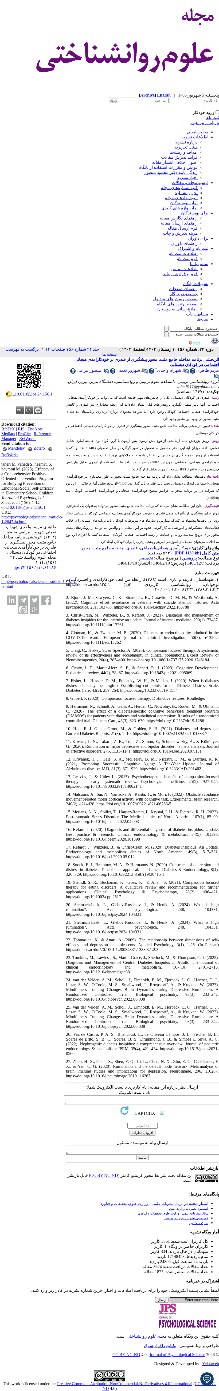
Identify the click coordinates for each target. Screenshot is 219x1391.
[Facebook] (46, 600)
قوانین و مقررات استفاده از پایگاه (168, 167)
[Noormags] (199, 344)
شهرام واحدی (169, 370)
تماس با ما (199, 263)
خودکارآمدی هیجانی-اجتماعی (165, 548)
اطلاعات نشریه (194, 137)
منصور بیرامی (89, 370)
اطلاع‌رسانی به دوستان (177, 309)
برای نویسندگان (194, 213)
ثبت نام (212, 117)
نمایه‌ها (202, 319)
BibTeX (8, 429)
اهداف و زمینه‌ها (183, 152)
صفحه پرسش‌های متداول (175, 299)
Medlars (8, 433)
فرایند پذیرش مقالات (179, 157)
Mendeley (16, 448)
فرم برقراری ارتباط (180, 273)
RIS (21, 429)
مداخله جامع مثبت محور (102, 548)
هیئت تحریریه (186, 147)
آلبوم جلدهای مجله (181, 197)
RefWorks (27, 438)
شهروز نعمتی (128, 370)
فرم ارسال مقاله (182, 228)
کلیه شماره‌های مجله (179, 187)
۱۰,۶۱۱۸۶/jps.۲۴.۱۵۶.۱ (35, 567)
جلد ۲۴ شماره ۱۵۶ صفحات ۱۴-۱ (70, 349)
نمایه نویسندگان (184, 203)
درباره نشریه (186, 142)
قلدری (132, 548)
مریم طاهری (207, 370)
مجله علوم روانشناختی (147, 1336)
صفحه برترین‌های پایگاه (177, 304)
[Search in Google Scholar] (192, 372)
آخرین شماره (186, 192)
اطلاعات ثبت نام (183, 253)
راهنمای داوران (184, 243)
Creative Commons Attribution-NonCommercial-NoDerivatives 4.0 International (124, 1383)
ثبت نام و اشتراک (193, 248)
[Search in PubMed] (186, 372)
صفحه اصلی (197, 132)
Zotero (39, 448)
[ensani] (214, 344)
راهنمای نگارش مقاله (179, 218)
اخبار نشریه (187, 177)
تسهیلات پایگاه (195, 283)
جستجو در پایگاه (184, 293)
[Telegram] (23, 600)
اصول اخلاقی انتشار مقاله (175, 162)
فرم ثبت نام (187, 258)
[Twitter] (34, 600)
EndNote (35, 429)
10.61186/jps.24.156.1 (26, 507)
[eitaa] (23, 609)
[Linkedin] (11, 600)
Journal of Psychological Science (177, 1354)
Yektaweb (210, 1363)
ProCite (24, 433)
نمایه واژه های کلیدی (179, 208)
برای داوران (198, 238)
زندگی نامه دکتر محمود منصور (171, 172)
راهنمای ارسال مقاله (179, 223)
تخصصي (145, 558)
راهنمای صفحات (183, 288)
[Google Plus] (34, 609)
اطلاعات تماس (184, 268)
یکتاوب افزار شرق (160, 1345)
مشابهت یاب (197, 314)
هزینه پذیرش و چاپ (180, 233)
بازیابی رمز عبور (204, 122)
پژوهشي (189, 558)
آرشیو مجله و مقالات (190, 182)
